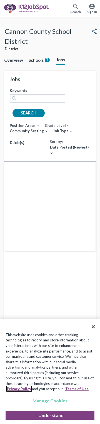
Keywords (18, 90)
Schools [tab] (38, 60)
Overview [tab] (13, 60)
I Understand (50, 415)
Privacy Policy (19, 389)
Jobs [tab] (60, 59)
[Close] (93, 327)
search (28, 113)
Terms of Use (77, 389)
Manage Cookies (50, 400)
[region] (50, 371)
